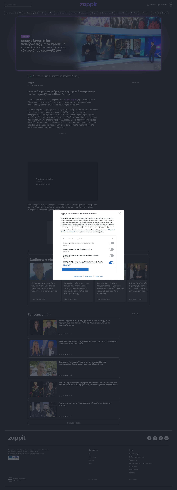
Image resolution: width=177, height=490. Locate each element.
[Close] (120, 214)
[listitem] (88, 239)
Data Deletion (78, 276)
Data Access (88, 276)
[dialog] (88, 245)
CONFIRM (75, 269)
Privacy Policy (99, 276)
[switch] (111, 243)
